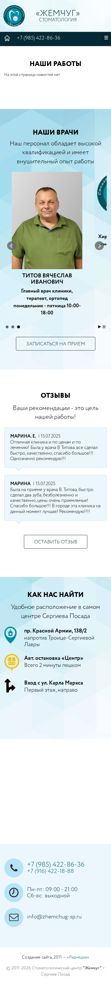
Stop (104, 326)
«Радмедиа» (78, 957)
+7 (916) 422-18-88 (50, 871)
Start (99, 326)
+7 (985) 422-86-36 (38, 38)
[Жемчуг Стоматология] (14, 16)
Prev (11, 245)
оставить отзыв (55, 542)
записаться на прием (55, 344)
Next (99, 245)
